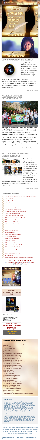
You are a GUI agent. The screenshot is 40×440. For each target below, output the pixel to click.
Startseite (6, 401)
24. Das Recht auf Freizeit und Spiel (12, 383)
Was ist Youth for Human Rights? (16, 401)
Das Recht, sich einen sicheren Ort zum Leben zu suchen (22, 412)
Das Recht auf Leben (8, 407)
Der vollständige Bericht (29, 148)
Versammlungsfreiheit (13, 416)
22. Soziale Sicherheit (8, 380)
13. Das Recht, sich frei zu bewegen (12, 365)
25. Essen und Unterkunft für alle (11, 385)
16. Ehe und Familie (8, 370)
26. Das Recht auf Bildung (10, 386)
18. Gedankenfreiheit (8, 373)
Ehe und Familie (22, 414)
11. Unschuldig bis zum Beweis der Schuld (14, 361)
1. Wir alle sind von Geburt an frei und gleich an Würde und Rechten (18, 344)
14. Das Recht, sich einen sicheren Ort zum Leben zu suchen (18, 366)
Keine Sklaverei (17, 407)
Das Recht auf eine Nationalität (11, 414)
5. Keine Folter (7, 351)
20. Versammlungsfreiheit (9, 376)
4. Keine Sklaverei (7, 350)
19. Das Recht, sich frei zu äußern (11, 375)
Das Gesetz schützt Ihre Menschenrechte (18, 409)
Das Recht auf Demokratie (24, 416)
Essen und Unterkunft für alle (19, 418)
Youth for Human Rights (26, 403)
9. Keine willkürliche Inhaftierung (11, 358)
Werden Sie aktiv (23, 402)
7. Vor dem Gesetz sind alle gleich (12, 355)
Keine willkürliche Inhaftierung (28, 409)
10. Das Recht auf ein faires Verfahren (12, 360)
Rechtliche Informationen (8, 438)
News (13, 403)
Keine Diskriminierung (21, 406)
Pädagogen (15, 402)
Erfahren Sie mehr (31, 90)
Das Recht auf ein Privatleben (14, 411)
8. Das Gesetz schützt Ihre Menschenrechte (14, 356)
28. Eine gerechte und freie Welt (11, 390)
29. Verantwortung (8, 391)
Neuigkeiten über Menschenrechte (12, 97)
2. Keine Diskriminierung (9, 346)
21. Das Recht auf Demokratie (10, 378)
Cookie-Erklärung (20, 437)
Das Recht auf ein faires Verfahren (11, 410)
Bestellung (18, 403)
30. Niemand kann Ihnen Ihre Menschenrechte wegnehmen (18, 393)
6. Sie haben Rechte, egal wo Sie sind (12, 353)
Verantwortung (10, 420)
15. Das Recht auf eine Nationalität (12, 368)
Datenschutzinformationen (8, 437)
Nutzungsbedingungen (31, 437)
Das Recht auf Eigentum (9, 415)
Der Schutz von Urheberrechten (15, 419)
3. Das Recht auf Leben (9, 348)
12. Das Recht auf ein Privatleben (11, 363)
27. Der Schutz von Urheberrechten (12, 388)
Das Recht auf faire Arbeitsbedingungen (18, 417)
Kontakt (6, 404)
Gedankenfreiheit (20, 415)
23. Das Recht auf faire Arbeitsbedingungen (14, 381)
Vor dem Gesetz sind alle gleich (23, 408)
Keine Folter (25, 407)
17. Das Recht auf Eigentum (10, 371)
